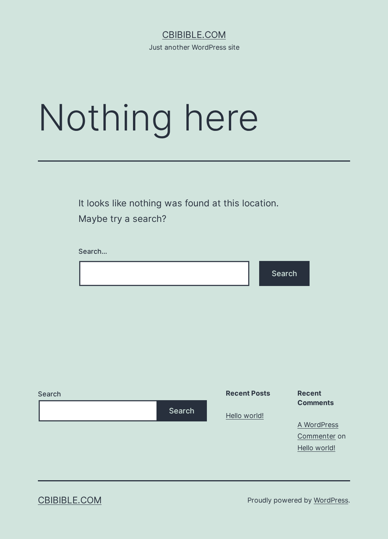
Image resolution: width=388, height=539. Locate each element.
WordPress (331, 500)
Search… (92, 251)
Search (49, 394)
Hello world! (245, 416)
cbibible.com (194, 34)
